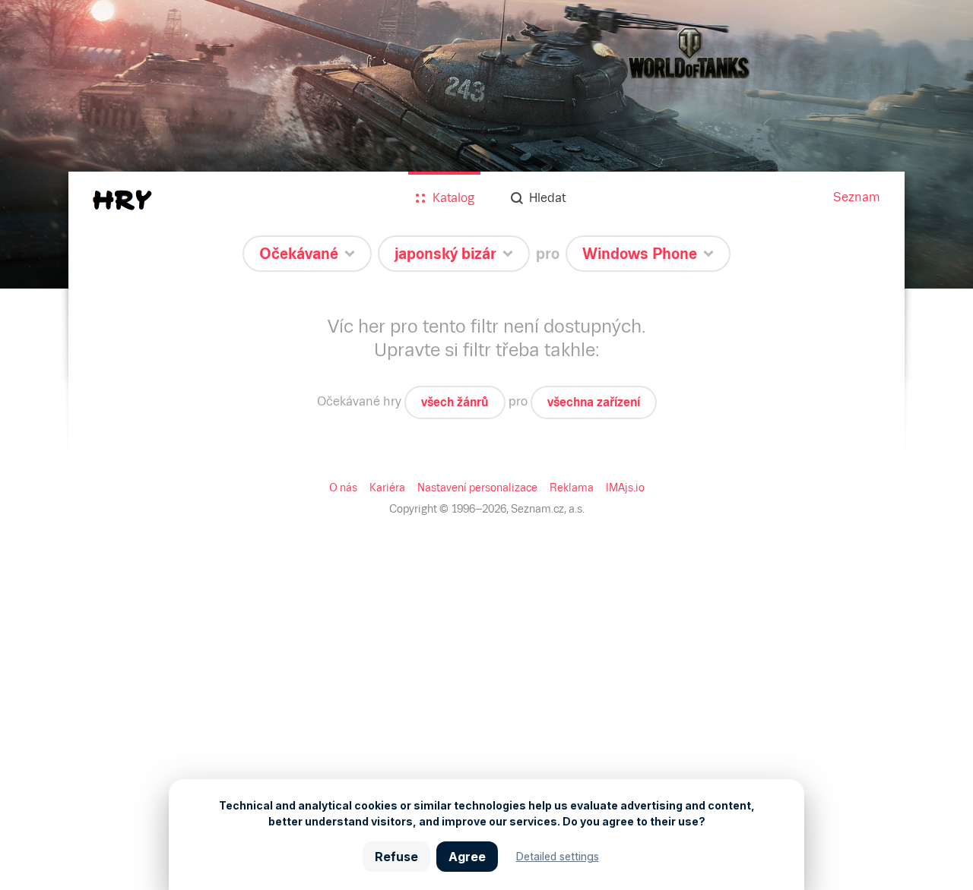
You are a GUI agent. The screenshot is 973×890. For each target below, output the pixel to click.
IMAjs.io (625, 487)
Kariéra (387, 487)
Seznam (856, 197)
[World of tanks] (486, 144)
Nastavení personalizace (477, 487)
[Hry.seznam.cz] (122, 200)
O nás (343, 487)
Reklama (572, 487)
